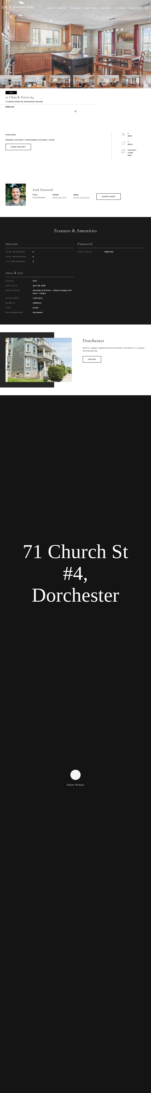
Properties (62, 8)
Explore (92, 359)
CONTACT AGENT (108, 196)
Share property (18, 147)
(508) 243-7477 (59, 197)
